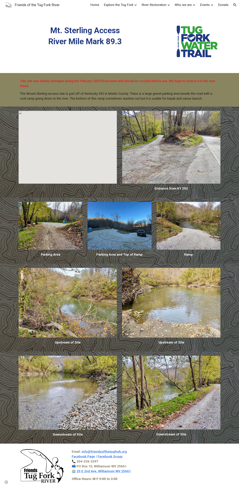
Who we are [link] (183, 5)
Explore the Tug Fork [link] (118, 5)
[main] (85, 36)
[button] (235, 5)
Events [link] (205, 5)
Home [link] (94, 5)
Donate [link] (223, 5)
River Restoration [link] (154, 5)
